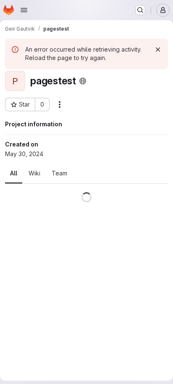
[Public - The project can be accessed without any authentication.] (82, 81)
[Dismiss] (158, 49)
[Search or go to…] (140, 10)
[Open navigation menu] (24, 10)
